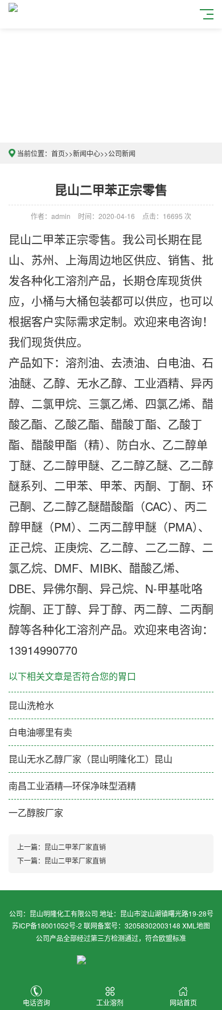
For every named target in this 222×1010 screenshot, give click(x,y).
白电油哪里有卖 (40, 732)
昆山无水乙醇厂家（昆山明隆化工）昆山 (90, 758)
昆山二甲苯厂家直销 (75, 846)
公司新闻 (121, 153)
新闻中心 (86, 153)
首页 (58, 153)
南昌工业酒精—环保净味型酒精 (72, 785)
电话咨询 (36, 1002)
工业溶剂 (110, 1002)
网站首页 (183, 1002)
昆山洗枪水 (31, 705)
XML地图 (196, 925)
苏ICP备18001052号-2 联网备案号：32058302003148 (96, 925)
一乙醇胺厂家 (36, 812)
